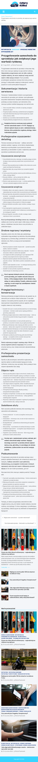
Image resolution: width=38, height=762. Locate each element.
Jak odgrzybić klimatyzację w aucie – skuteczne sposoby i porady (22, 588)
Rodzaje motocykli (24, 674)
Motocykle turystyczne (9, 674)
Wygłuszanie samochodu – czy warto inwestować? (17, 517)
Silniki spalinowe (6, 638)
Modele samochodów (7, 635)
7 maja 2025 (6, 65)
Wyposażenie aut (7, 52)
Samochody (16, 49)
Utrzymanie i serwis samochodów (25, 745)
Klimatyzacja (5, 743)
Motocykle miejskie (15, 672)
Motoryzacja (6, 49)
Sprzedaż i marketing (27, 49)
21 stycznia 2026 (8, 644)
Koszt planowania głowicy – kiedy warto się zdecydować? (19, 523)
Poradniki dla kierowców (9, 636)
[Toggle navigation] (3, 11)
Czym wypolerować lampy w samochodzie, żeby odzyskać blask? (22, 596)
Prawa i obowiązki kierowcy (10, 711)
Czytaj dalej (4, 567)
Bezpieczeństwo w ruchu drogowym (12, 709)
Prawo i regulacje (25, 711)
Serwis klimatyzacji (7, 745)
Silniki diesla (22, 636)
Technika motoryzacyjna (21, 638)
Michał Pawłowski (17, 65)
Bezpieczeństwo (23, 708)
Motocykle (4, 672)
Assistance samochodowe (9, 708)
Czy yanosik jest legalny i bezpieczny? (23, 580)
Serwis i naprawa (25, 743)
